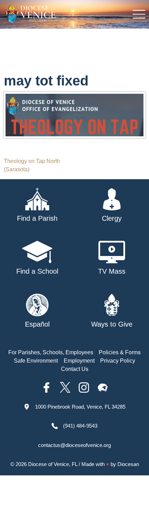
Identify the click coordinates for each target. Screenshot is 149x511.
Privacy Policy (117, 361)
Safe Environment (36, 361)
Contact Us (74, 369)
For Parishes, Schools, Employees (50, 352)
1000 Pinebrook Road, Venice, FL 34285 (80, 407)
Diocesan (128, 464)
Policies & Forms (120, 352)
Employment (79, 361)
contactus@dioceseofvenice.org (74, 445)
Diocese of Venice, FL (52, 464)
